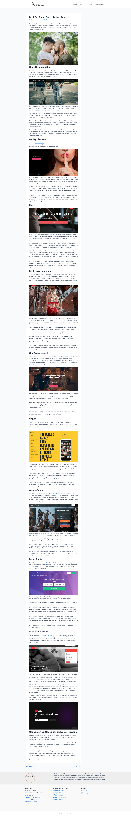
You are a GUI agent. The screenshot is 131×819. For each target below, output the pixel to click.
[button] (77, 4)
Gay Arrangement (63, 356)
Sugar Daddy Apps (58, 799)
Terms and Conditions (87, 794)
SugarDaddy (49, 563)
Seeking (31, 274)
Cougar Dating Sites (58, 795)
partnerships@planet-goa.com (32, 797)
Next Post (78, 766)
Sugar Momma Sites (58, 794)
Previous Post (30, 766)
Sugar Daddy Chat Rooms (59, 797)
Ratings (90, 4)
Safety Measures (99, 4)
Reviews (82, 4)
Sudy (51, 234)
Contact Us (84, 790)
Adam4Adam (56, 493)
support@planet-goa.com (31, 801)
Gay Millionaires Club (43, 110)
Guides (75, 4)
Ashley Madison (39, 143)
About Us (83, 792)
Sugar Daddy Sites (58, 792)
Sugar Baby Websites (58, 790)
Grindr (30, 422)
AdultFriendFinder (47, 635)
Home (69, 4)
